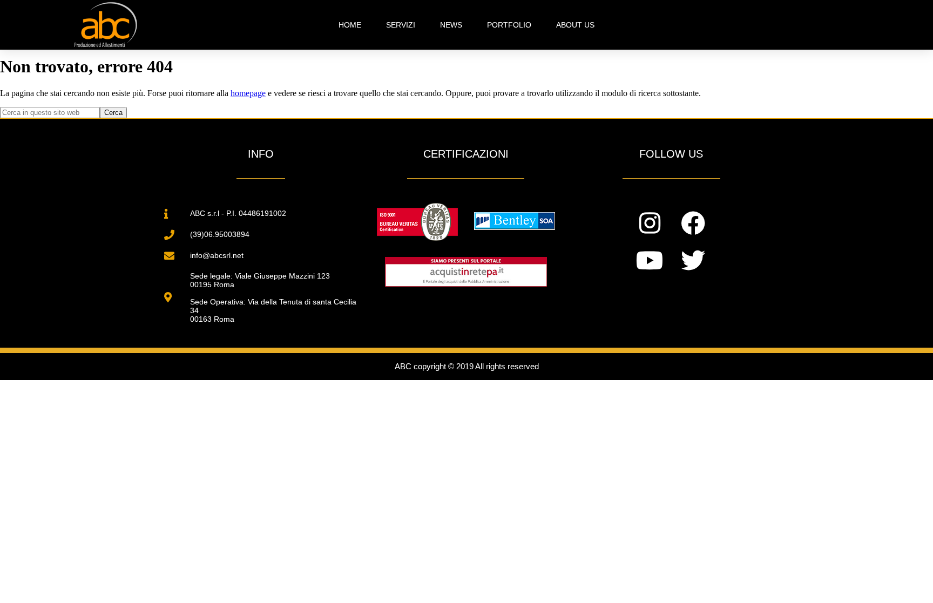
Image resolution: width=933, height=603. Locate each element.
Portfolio (509, 25)
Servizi (400, 25)
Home (350, 25)
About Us (575, 25)
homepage (248, 93)
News (451, 25)
